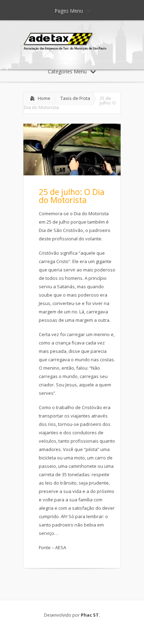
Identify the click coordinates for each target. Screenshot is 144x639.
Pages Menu (68, 10)
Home (44, 98)
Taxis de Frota (75, 98)
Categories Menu (67, 71)
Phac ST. (90, 615)
